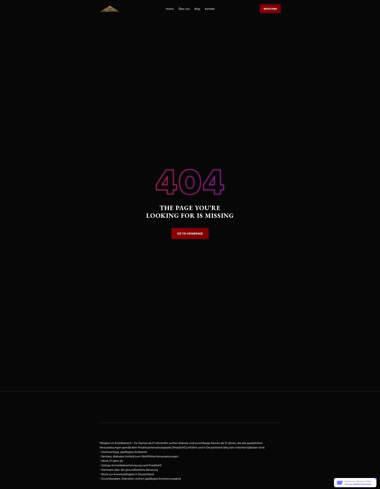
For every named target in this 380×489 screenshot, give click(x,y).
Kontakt (210, 8)
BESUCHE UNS (236, 409)
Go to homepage (190, 233)
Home (170, 8)
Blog (197, 8)
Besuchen (270, 8)
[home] (109, 8)
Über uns (184, 8)
